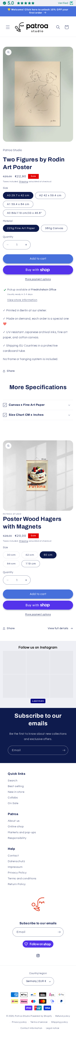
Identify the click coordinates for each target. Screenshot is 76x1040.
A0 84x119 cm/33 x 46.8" (24, 213)
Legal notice (52, 1028)
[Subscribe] (63, 750)
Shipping (23, 182)
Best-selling (16, 786)
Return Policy (17, 884)
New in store (16, 792)
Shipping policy (59, 1022)
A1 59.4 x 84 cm (18, 204)
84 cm (13, 564)
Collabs (13, 797)
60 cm (48, 555)
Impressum (15, 867)
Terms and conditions (22, 878)
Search (13, 780)
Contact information (31, 1028)
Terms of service (39, 1022)
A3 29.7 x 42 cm (18, 195)
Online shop (16, 826)
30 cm (13, 555)
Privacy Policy (17, 872)
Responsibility (17, 838)
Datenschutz (16, 861)
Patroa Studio (22, 1016)
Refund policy (62, 1016)
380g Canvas (54, 228)
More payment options (38, 279)
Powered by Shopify (41, 1016)
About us (14, 821)
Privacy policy (19, 1022)
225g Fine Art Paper (21, 228)
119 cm (31, 563)
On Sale (13, 803)
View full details (58, 628)
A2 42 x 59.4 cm (50, 195)
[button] (8, 27)
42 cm (32, 555)
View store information (22, 300)
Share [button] (11, 371)
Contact (13, 855)
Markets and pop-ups (22, 832)
